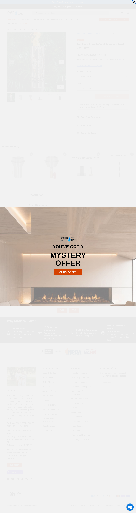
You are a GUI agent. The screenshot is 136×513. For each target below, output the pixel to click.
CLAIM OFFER (68, 272)
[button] (130, 507)
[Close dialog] (134, 2)
